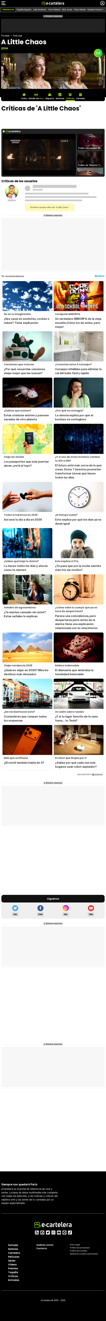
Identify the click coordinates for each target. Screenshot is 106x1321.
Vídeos (12, 1264)
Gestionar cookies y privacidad (84, 1253)
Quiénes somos (44, 1244)
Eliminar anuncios (54, 16)
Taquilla (13, 1272)
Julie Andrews (39, 9)
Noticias (13, 1249)
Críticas (13, 1276)
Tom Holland (54, 9)
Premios (13, 1268)
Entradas (13, 1280)
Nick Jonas (67, 9)
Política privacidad (80, 1247)
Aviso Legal (75, 1244)
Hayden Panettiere (96, 9)
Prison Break (80, 9)
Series (11, 1260)
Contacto (41, 1248)
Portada (5, 35)
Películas (17, 35)
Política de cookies (78, 1250)
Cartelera (14, 1253)
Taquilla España (23, 9)
